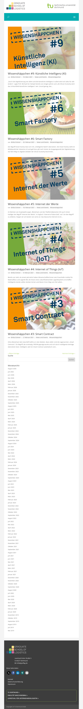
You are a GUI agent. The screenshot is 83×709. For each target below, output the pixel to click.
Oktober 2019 (12, 618)
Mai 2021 (11, 562)
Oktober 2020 (12, 584)
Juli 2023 (11, 484)
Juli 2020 (11, 593)
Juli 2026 (11, 372)
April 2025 (11, 419)
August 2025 (12, 406)
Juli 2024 (11, 447)
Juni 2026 (11, 375)
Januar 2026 (12, 390)
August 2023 (12, 481)
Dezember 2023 (13, 468)
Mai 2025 (11, 415)
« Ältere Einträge (13, 353)
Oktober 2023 (12, 475)
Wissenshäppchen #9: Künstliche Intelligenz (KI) (37, 73)
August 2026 (12, 369)
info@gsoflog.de (22, 663)
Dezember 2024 (13, 431)
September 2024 (13, 440)
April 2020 (11, 602)
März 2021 (11, 568)
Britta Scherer (16, 77)
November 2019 (13, 615)
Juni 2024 (11, 450)
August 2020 (12, 590)
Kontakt (10, 679)
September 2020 (13, 587)
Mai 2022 (11, 525)
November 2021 (13, 543)
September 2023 (13, 478)
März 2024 (11, 459)
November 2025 (13, 397)
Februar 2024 (12, 462)
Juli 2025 (11, 409)
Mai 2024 (11, 453)
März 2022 (11, 531)
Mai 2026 (11, 378)
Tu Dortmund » (13, 692)
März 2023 (11, 496)
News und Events (41, 77)
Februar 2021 (12, 571)
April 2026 (11, 381)
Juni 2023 (11, 487)
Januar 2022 (12, 537)
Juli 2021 (11, 556)
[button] (8, 673)
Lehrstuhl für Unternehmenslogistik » (23, 698)
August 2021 (12, 553)
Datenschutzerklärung (15, 682)
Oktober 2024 (12, 437)
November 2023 (13, 471)
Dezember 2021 (13, 540)
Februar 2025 (12, 425)
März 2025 (11, 422)
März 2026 (11, 384)
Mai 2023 (11, 490)
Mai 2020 (11, 599)
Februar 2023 (12, 500)
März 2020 (11, 606)
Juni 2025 (11, 412)
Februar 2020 (12, 609)
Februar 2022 (12, 534)
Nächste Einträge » (68, 353)
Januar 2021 (12, 574)
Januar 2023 (12, 503)
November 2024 (13, 434)
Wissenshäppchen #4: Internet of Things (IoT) (35, 269)
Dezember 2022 (13, 506)
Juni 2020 (11, 596)
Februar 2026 (12, 387)
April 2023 (11, 493)
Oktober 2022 (12, 512)
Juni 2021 (11, 559)
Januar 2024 (12, 465)
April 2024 (11, 456)
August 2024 (12, 443)
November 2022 (13, 509)
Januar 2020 (12, 612)
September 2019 (13, 621)
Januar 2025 (12, 428)
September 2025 (13, 403)
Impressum (11, 684)
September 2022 (13, 515)
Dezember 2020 (13, 578)
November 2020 (13, 581)
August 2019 (12, 624)
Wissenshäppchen (54, 77)
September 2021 (13, 549)
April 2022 (11, 528)
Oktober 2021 (12, 546)
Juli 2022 (11, 521)
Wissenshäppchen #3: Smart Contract (31, 334)
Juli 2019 (11, 627)
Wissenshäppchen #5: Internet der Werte (33, 204)
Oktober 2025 (12, 400)
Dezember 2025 (13, 394)
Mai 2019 (11, 631)
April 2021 (11, 565)
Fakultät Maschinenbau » (18, 695)
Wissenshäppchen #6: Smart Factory (30, 139)
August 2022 (12, 518)
